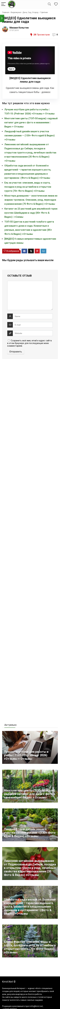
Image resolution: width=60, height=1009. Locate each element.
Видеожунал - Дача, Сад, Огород (24, 12)
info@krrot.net (36, 1006)
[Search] (49, 4)
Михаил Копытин (19, 27)
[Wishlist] (56, 4)
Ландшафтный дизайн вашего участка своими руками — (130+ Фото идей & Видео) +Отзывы (29, 135)
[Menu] (3, 4)
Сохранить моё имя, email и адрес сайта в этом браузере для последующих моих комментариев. (29, 343)
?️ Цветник (44, 12)
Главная (5, 12)
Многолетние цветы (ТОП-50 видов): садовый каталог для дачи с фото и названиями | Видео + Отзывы (31, 122)
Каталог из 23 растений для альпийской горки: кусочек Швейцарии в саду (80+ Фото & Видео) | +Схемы (31, 212)
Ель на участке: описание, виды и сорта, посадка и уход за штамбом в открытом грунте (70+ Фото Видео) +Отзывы (27, 186)
